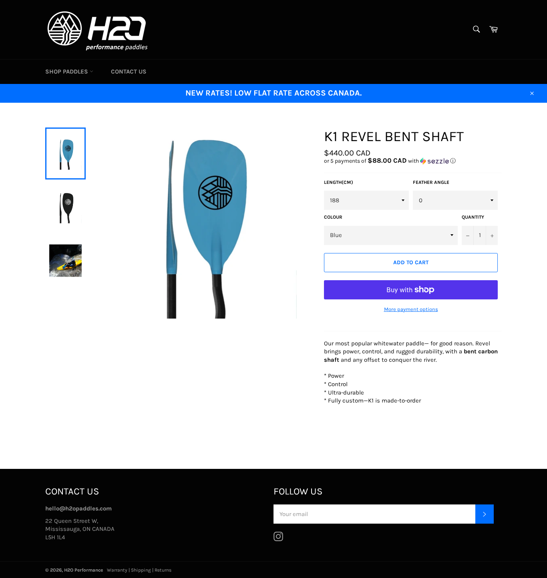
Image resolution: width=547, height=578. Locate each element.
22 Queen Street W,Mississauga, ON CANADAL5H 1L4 (80, 529)
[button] (413, 161)
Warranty (117, 570)
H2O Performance (83, 570)
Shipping (141, 570)
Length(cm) (338, 182)
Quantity (473, 217)
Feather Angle (431, 182)
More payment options (411, 309)
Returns (163, 570)
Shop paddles (67, 71)
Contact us (129, 71)
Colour (333, 217)
